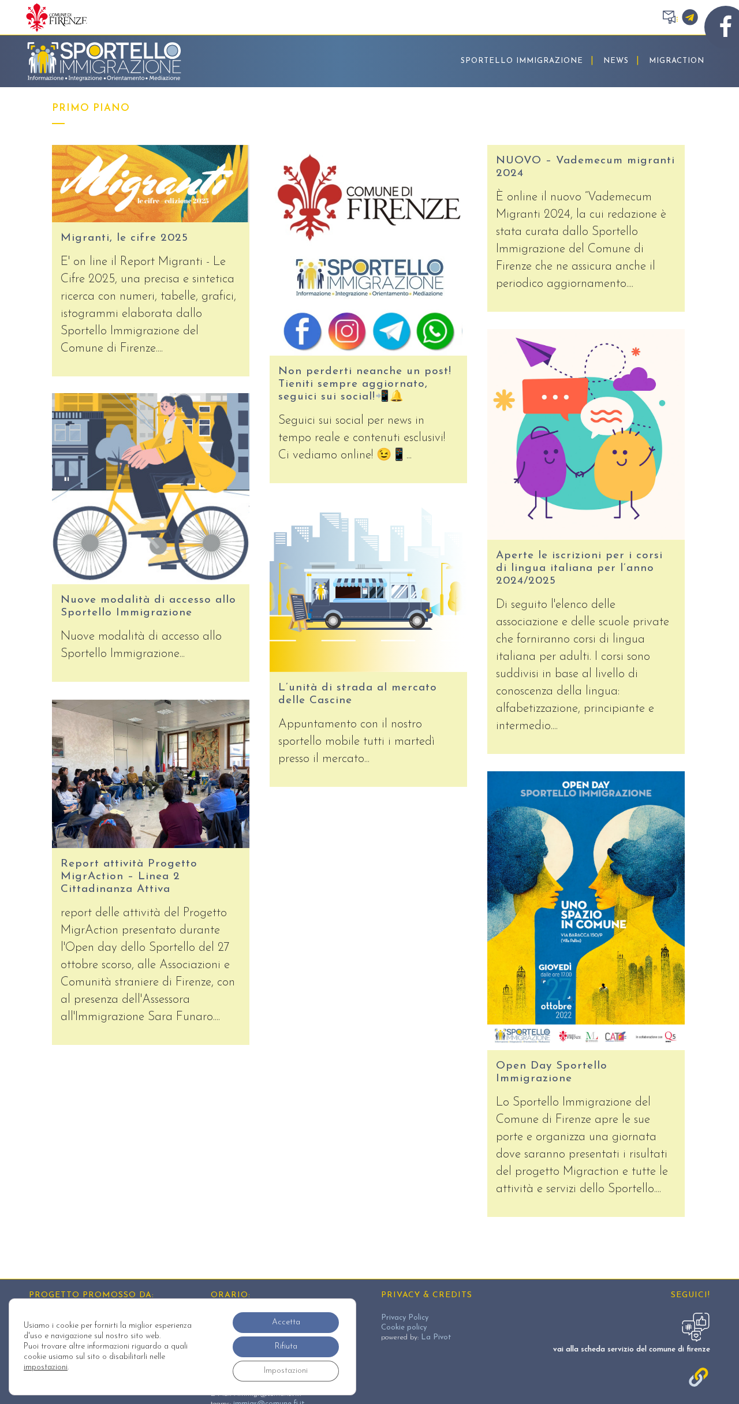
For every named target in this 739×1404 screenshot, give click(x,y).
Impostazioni (286, 1370)
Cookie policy (404, 1327)
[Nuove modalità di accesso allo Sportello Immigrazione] (150, 488)
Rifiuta (286, 1346)
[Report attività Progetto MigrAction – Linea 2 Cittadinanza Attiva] (150, 774)
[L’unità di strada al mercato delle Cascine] (368, 586)
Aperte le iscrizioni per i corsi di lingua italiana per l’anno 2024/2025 (579, 568)
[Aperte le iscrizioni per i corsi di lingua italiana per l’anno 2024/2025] (586, 434)
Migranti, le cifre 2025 (124, 238)
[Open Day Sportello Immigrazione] (586, 910)
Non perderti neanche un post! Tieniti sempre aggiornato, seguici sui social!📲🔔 (364, 384)
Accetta (286, 1322)
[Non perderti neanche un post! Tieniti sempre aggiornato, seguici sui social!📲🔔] (368, 250)
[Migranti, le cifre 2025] (150, 183)
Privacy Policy (404, 1317)
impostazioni (46, 1367)
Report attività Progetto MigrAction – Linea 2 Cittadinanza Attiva (129, 876)
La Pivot (436, 1337)
